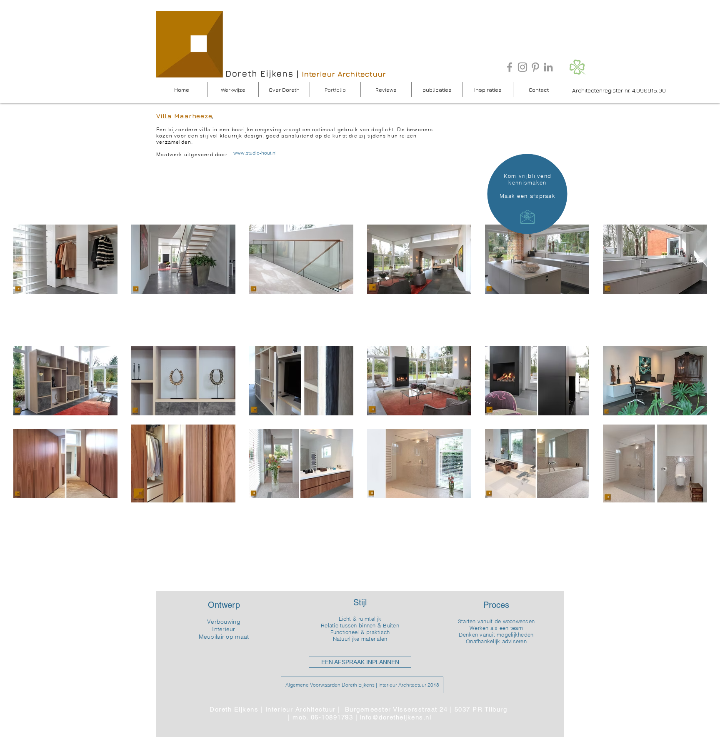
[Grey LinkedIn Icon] (548, 67)
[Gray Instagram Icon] (522, 67)
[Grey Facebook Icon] (509, 67)
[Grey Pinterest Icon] (535, 67)
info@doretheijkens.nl (396, 717)
